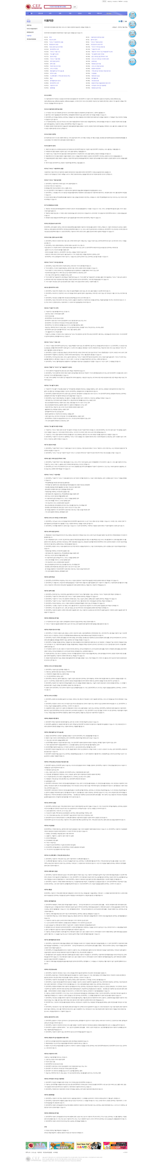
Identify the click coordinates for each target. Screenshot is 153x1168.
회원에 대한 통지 (96, 68)
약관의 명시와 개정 (55, 66)
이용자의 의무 (54, 85)
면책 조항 (52, 63)
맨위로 (125, 1152)
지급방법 (93, 73)
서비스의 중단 (54, 68)
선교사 (80, 14)
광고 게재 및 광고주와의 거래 (99, 56)
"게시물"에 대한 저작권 (97, 54)
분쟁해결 (52, 88)
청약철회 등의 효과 (55, 80)
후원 (89, 14)
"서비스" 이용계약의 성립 (56, 42)
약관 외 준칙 (52, 39)
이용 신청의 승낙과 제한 (56, 47)
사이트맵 (125, 1)
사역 (50, 14)
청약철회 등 (94, 78)
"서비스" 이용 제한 (55, 59)
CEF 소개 (28, 1152)
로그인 (103, 1)
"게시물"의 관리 (54, 54)
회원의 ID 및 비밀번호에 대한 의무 (101, 83)
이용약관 (39, 1152)
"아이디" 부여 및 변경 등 (98, 47)
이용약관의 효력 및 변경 (97, 37)
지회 (70, 14)
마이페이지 (115, 1)
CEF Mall (109, 14)
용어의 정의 (94, 39)
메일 (124, 21)
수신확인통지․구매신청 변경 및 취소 (60, 76)
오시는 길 (33, 1152)
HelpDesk (120, 1)
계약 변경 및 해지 (55, 61)
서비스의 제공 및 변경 (97, 66)
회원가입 (110, 1)
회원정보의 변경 (53, 44)
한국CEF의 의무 (54, 49)
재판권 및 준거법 (96, 63)
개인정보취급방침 (47, 1152)
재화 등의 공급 (95, 76)
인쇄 (126, 21)
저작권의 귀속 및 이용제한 (98, 85)
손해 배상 (94, 61)
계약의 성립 (53, 73)
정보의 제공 (53, 56)
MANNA (79, 1160)
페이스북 (121, 21)
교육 (60, 14)
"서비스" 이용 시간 (55, 51)
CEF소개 (40, 14)
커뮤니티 (99, 14)
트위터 (119, 21)
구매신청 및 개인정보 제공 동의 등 (101, 71)
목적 (50, 37)
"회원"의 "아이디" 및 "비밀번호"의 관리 (102, 51)
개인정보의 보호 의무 (97, 44)
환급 (51, 78)
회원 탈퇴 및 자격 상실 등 (57, 71)
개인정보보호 (95, 80)
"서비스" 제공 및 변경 (97, 42)
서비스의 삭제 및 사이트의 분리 (100, 59)
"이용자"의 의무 (95, 49)
